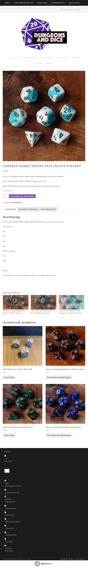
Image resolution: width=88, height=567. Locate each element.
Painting (62, 57)
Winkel (7, 3)
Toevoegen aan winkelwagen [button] (59, 377)
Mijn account (74, 3)
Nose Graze (80, 559)
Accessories (46, 57)
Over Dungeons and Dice (24, 3)
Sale (49, 63)
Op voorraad (8, 459)
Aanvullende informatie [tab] (28, 209)
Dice (12, 57)
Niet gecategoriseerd (13, 484)
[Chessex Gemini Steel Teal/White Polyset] (43, 302)
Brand (39, 63)
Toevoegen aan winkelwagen (22, 196)
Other (75, 57)
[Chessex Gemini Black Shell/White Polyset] (16, 302)
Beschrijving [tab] (11, 209)
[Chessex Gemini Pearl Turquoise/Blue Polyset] (71, 302)
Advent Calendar (10, 500)
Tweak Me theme (67, 559)
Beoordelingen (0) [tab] (48, 209)
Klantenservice (58, 3)
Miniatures (28, 57)
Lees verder (9, 377)
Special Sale (9, 549)
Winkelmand (42, 3)
